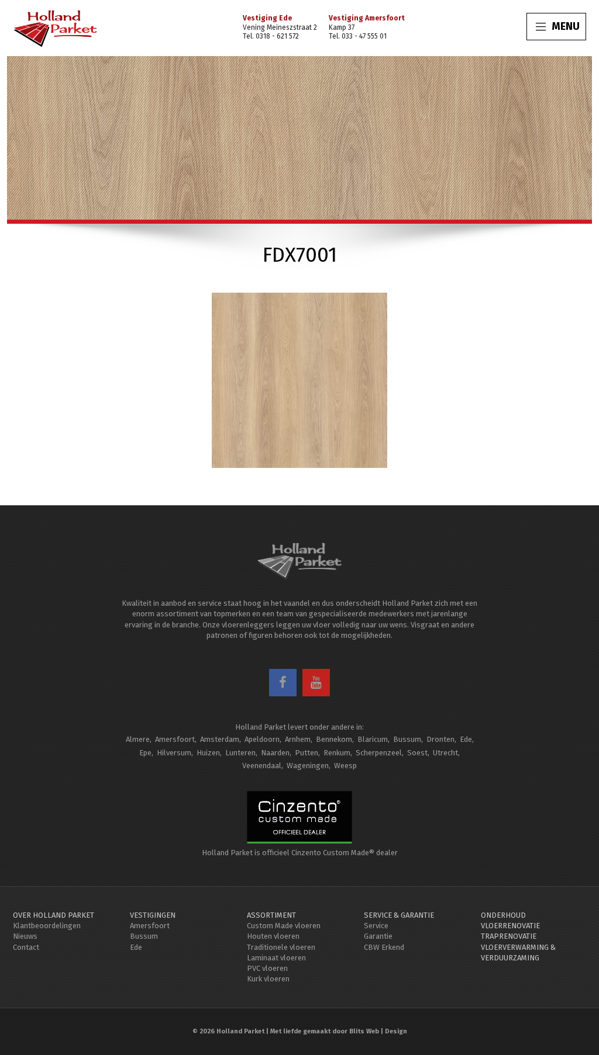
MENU (566, 26)
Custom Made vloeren (284, 925)
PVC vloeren (267, 968)
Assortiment (271, 915)
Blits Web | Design (378, 1031)
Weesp (345, 765)
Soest (417, 752)
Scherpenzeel (379, 752)
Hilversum (174, 752)
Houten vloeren (273, 936)
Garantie (378, 936)
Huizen (208, 752)
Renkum (336, 752)
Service (376, 925)
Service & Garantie (399, 915)
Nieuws (25, 936)
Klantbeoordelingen (47, 925)
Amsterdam (219, 739)
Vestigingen (152, 915)
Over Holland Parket (53, 915)
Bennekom (334, 739)
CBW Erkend (384, 947)
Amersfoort (175, 739)
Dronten (440, 739)
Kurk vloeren (268, 978)
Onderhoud (503, 915)
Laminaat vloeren (276, 957)
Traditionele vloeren (281, 947)
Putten (306, 752)
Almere (138, 739)
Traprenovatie (508, 936)
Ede (466, 739)
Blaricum (372, 739)
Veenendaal (261, 765)
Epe (145, 752)
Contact (26, 947)
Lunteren (240, 752)
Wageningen (308, 765)
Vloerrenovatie (510, 925)
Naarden (275, 752)
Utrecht (445, 752)
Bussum (407, 739)
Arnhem (298, 739)
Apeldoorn (262, 739)
